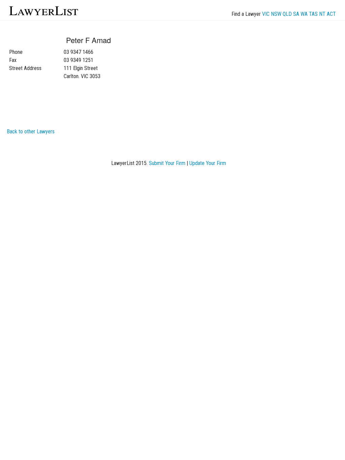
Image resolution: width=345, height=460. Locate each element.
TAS (313, 14)
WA (304, 14)
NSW (276, 14)
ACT (331, 14)
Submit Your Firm (167, 163)
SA (296, 14)
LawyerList (43, 10)
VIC (266, 14)
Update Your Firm (207, 163)
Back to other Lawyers (31, 131)
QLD (287, 14)
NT (322, 14)
